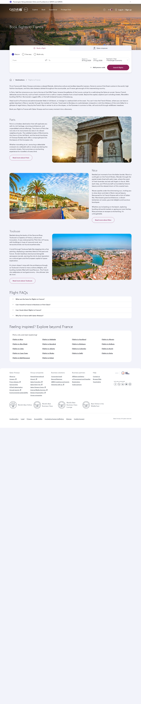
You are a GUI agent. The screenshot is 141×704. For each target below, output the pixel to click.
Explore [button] (35, 9)
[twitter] (119, 384)
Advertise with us (56, 384)
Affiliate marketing (78, 376)
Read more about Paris (21, 158)
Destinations (20, 80)
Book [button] (43, 9)
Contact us (96, 376)
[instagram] (130, 384)
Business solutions (58, 373)
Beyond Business (56, 379)
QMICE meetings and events (60, 382)
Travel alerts (97, 382)
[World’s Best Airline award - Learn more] (13, 404)
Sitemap (69, 419)
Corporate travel (56, 376)
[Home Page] (10, 80)
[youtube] (126, 384)
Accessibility (38, 419)
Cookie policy (13, 419)
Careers (12, 379)
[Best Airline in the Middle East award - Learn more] (86, 404)
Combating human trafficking (54, 419)
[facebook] (115, 384)
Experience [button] (53, 9)
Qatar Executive (35, 382)
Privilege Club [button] (66, 9)
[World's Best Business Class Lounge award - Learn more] (61, 404)
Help (94, 373)
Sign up (128, 10)
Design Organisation (37, 392)
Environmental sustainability (18, 392)
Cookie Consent (79, 419)
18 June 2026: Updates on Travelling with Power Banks (32, 2)
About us (12, 376)
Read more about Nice (103, 220)
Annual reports (14, 390)
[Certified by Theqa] (122, 374)
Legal (22, 419)
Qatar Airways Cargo (37, 387)
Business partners (78, 373)
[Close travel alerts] (130, 2)
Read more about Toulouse (22, 281)
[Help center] (104, 9)
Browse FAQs (97, 379)
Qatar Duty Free (35, 384)
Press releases (14, 382)
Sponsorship (13, 384)
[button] (72, 299)
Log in (120, 10)
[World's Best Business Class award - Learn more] (37, 404)
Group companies (36, 373)
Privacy (29, 419)
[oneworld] (26, 10)
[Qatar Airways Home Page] (16, 10)
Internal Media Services (38, 390)
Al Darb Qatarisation (16, 387)
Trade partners (77, 384)
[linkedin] (122, 384)
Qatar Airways (14, 373)
